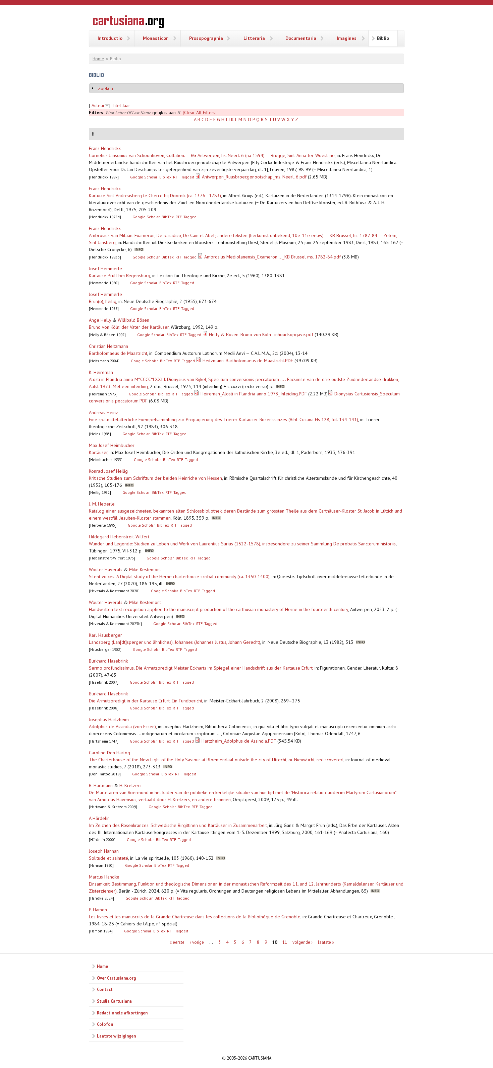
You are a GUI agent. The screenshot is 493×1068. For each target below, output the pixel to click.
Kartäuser (98, 452)
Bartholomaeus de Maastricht (118, 353)
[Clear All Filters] (200, 112)
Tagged (187, 176)
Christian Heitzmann (108, 346)
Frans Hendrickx (105, 148)
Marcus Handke (104, 877)
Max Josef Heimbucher (111, 445)
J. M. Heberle (102, 504)
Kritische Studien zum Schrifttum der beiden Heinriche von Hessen (155, 478)
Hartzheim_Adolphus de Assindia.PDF (239, 741)
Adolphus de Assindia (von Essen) (122, 726)
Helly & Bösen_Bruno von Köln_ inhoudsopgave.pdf (261, 334)
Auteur (98, 105)
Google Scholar (143, 176)
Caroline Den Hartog (109, 753)
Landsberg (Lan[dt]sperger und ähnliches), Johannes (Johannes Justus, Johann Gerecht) (174, 642)
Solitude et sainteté (108, 858)
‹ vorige (197, 942)
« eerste (177, 942)
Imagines (347, 38)
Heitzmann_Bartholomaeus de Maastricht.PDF (248, 361)
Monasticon (156, 38)
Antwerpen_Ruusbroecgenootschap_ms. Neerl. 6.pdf (254, 177)
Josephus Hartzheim (109, 719)
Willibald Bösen (133, 320)
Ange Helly (100, 320)
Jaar (126, 105)
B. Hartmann (101, 785)
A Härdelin (99, 818)
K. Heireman (101, 372)
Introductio (110, 38)
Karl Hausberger (105, 635)
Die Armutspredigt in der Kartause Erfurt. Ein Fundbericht (145, 701)
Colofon (105, 1024)
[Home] (128, 22)
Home (98, 59)
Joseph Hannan (104, 851)
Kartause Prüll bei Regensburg (119, 276)
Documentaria (300, 38)
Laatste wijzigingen (116, 1036)
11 (284, 942)
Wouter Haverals (105, 569)
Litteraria (254, 38)
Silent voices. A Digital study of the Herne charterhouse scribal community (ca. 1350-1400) (179, 577)
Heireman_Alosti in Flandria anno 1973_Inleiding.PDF (254, 394)
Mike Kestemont (145, 569)
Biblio (383, 38)
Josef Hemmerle (105, 268)
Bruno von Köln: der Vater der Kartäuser (129, 327)
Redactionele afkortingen (122, 1012)
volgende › (302, 942)
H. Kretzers (130, 785)
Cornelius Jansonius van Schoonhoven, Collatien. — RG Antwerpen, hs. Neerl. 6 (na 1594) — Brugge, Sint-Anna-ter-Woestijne (212, 155)
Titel (116, 105)
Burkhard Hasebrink (108, 661)
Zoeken (105, 88)
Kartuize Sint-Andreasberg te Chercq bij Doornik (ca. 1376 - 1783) (155, 196)
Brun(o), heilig (102, 301)
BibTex (165, 176)
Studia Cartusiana (114, 1001)
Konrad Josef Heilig (108, 471)
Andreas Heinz (103, 412)
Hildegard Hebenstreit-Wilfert (119, 537)
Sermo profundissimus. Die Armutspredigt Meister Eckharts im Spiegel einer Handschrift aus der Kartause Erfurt (201, 668)
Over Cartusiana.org (116, 978)
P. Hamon (98, 910)
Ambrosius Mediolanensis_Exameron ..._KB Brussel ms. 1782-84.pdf (272, 257)
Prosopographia (206, 38)
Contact (105, 989)
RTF (176, 176)
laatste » (326, 942)
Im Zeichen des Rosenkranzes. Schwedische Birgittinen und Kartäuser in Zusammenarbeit (178, 825)
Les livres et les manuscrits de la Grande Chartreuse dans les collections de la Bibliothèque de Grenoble (194, 917)
